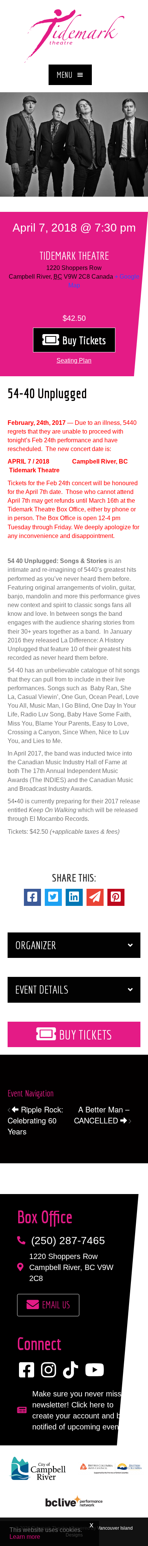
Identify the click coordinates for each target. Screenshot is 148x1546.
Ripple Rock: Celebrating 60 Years (35, 1120)
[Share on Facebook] (32, 897)
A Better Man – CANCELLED (101, 1115)
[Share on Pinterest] (115, 897)
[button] (70, 75)
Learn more (24, 1536)
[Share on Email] (95, 897)
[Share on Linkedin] (74, 897)
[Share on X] (53, 897)
